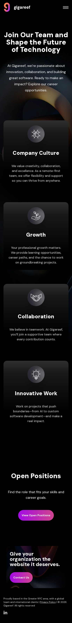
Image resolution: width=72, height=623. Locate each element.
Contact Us (21, 577)
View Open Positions (36, 515)
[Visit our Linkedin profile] (5, 612)
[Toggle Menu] (66, 7)
